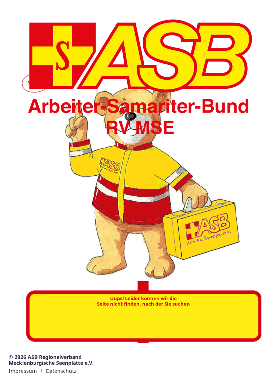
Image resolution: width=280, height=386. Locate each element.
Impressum (23, 370)
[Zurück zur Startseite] (140, 79)
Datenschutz (61, 370)
